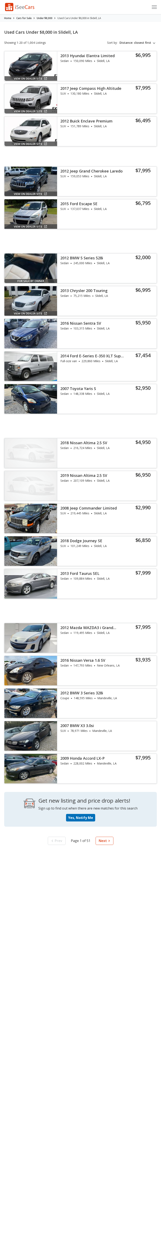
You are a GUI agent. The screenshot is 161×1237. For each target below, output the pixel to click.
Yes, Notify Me (80, 817)
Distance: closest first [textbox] (135, 42)
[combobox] (138, 42)
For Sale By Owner (30, 281)
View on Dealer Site (28, 78)
